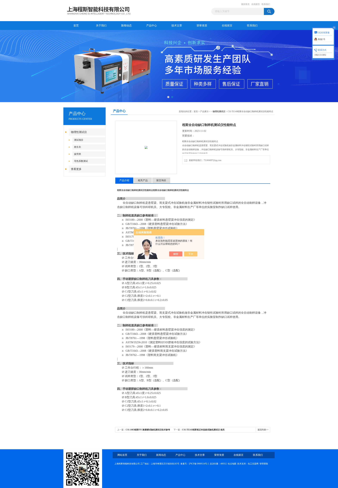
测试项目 (78, 140)
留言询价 (161, 180)
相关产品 (143, 180)
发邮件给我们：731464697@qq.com (204, 160)
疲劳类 (77, 154)
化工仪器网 (253, 463)
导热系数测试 (81, 161)
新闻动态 (126, 25)
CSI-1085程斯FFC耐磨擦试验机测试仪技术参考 (148, 429)
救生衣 (77, 147)
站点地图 (232, 463)
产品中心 (151, 25)
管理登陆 (263, 463)
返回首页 (245, 4)
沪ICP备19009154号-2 (199, 463)
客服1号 (321, 39)
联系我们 (266, 4)
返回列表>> (263, 429)
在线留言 (255, 4)
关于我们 (101, 25)
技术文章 (176, 25)
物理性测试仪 (79, 132)
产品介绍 (124, 180)
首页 (76, 25)
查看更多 (76, 169)
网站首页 (122, 455)
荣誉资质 (202, 25)
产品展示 (204, 111)
